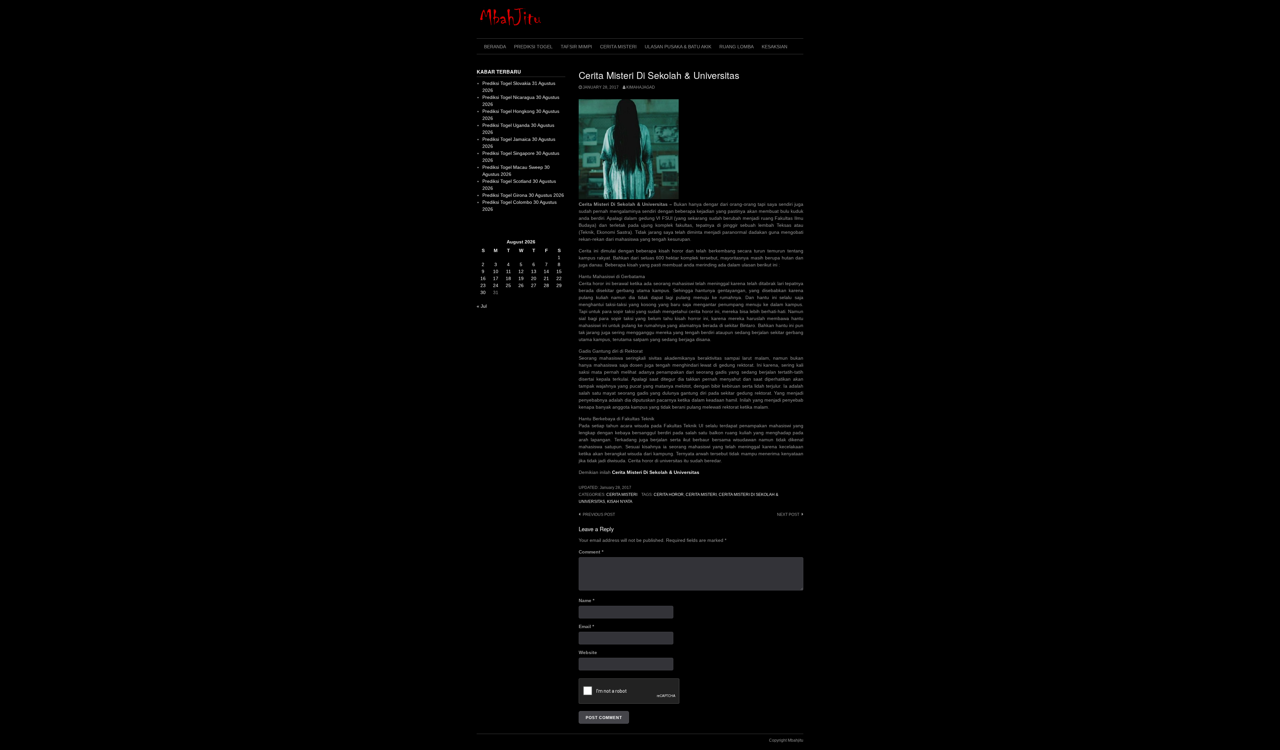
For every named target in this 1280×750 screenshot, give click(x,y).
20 (533, 278)
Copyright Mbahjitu (786, 740)
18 (508, 278)
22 (559, 278)
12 (521, 271)
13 (533, 271)
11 (508, 271)
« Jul (482, 306)
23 (483, 285)
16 (483, 278)
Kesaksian (774, 46)
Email (586, 626)
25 (508, 285)
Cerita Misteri (618, 46)
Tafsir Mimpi (576, 46)
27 (533, 285)
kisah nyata (619, 501)
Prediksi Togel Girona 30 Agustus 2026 (523, 195)
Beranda (495, 46)
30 (483, 292)
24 (495, 285)
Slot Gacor (488, 225)
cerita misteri (701, 494)
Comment (591, 552)
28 (546, 285)
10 (495, 271)
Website (588, 652)
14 (546, 271)
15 (559, 271)
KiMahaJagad (640, 87)
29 (559, 285)
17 (495, 278)
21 (546, 278)
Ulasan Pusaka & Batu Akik (678, 46)
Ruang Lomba (736, 46)
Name (586, 600)
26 (521, 285)
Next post (788, 514)
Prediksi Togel (533, 46)
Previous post (599, 514)
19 (521, 278)
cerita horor (669, 494)
